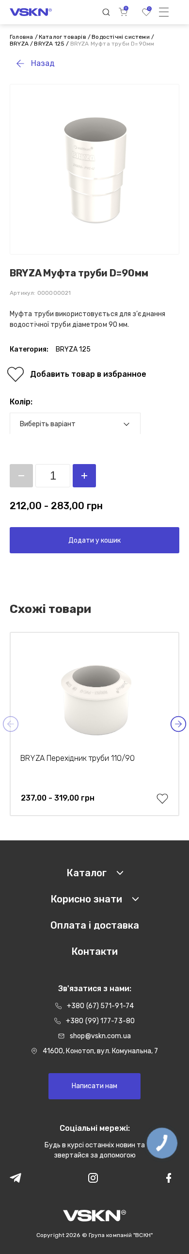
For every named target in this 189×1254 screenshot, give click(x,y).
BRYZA (19, 43)
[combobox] (75, 424)
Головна (21, 36)
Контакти (94, 951)
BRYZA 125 (49, 43)
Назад (43, 63)
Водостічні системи (121, 36)
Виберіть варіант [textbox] (48, 424)
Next (178, 724)
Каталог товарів (62, 36)
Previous (10, 724)
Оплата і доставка (94, 925)
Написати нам (94, 1086)
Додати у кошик (94, 540)
